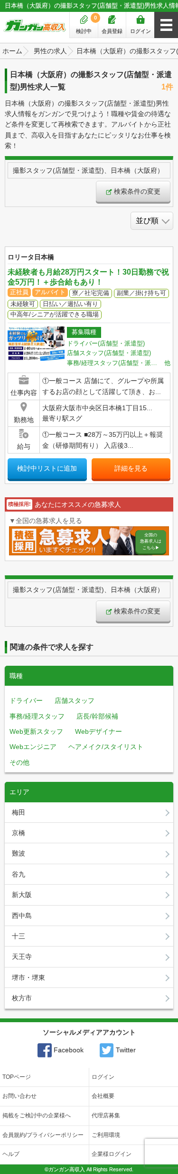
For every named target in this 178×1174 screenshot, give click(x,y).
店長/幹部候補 (97, 716)
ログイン (140, 31)
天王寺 (22, 956)
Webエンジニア (32, 746)
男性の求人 (50, 51)
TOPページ (16, 1077)
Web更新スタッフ (36, 731)
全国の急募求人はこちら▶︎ (150, 542)
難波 (18, 853)
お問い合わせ (19, 1096)
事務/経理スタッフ (37, 716)
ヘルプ (10, 1154)
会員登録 (112, 31)
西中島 (22, 915)
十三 (18, 936)
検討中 (86, 24)
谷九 (18, 874)
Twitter (125, 1050)
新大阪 (22, 894)
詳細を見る (131, 468)
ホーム (12, 51)
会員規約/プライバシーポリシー (43, 1135)
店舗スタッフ (74, 700)
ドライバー (26, 700)
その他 (19, 762)
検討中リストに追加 (47, 468)
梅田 (18, 812)
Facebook (68, 1050)
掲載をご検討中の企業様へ (36, 1115)
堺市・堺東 (28, 977)
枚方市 (22, 998)
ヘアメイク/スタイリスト (105, 746)
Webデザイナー (98, 731)
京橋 (18, 833)
